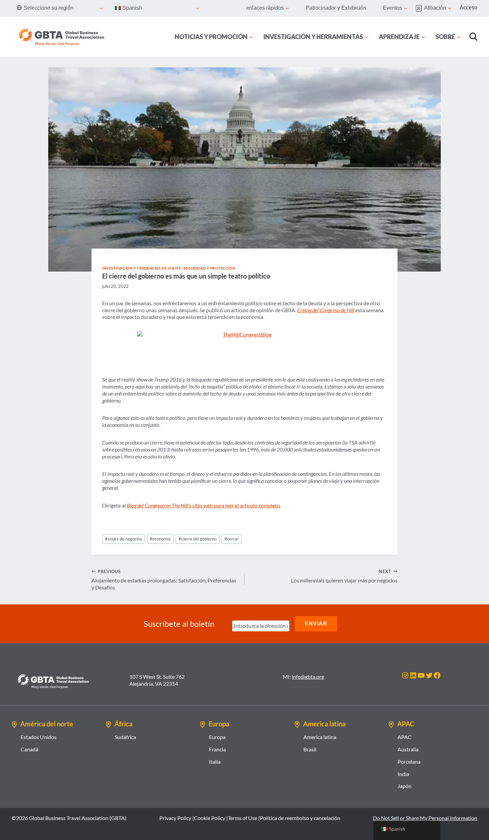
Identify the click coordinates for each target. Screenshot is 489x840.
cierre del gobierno (198, 538)
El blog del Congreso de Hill (325, 310)
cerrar (232, 538)
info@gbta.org (308, 676)
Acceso (468, 7)
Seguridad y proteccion (209, 268)
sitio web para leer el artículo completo (203, 505)
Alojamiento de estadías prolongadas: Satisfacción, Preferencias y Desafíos (163, 580)
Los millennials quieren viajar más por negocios (344, 576)
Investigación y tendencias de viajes (141, 268)
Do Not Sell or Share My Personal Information (425, 818)
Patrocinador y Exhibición (336, 8)
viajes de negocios (123, 538)
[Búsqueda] (473, 37)
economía (160, 538)
